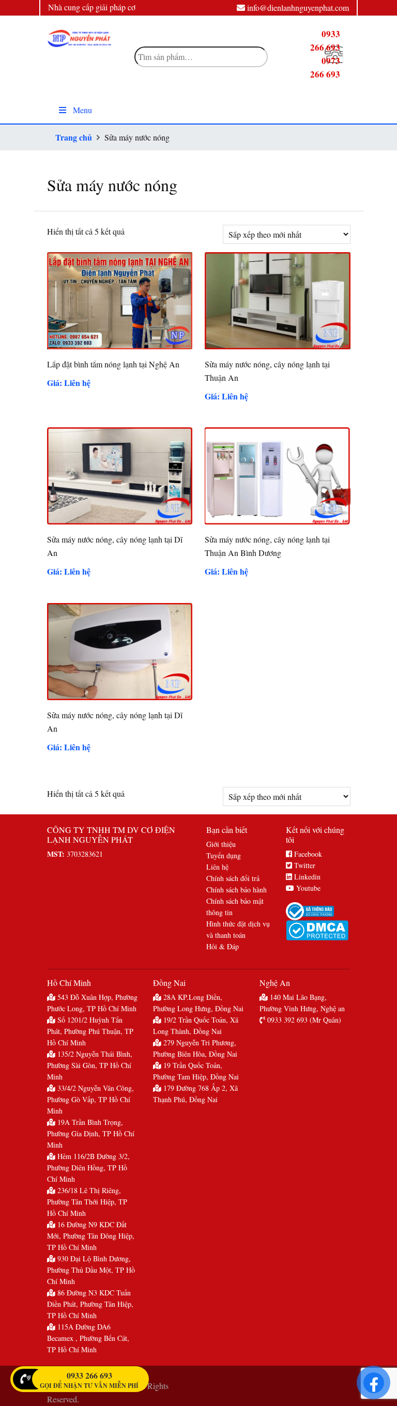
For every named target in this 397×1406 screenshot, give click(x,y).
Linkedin (306, 877)
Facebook (307, 854)
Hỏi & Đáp (222, 946)
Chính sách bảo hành (236, 889)
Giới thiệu (221, 844)
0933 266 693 (89, 1375)
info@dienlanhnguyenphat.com (298, 7)
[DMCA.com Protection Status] (318, 930)
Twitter (303, 865)
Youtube (307, 888)
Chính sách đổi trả (232, 878)
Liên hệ (217, 867)
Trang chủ (73, 137)
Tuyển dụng (223, 855)
